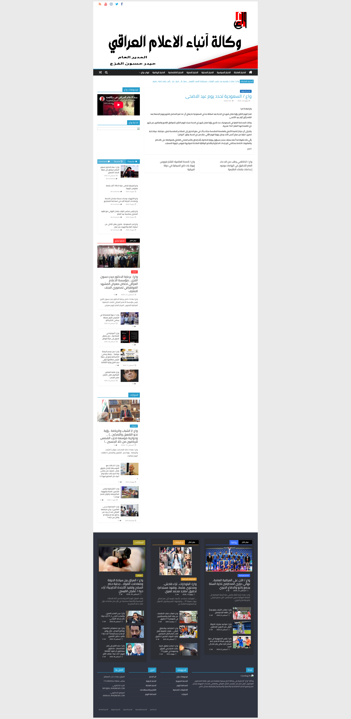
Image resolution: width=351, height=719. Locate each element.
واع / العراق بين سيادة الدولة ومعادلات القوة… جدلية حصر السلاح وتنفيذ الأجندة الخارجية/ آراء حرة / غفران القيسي (122, 585)
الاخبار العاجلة (240, 72)
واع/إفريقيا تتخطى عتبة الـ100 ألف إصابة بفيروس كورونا (122, 187)
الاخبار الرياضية (158, 72)
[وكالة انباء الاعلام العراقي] (250, 72)
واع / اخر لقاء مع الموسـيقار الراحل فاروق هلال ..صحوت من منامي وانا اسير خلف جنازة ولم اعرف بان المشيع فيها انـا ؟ (119, 472)
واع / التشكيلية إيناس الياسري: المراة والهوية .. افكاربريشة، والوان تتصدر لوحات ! (109, 493)
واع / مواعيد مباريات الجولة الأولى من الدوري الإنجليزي (221, 625)
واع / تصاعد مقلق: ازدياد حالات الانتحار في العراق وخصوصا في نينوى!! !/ (168, 648)
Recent (117, 161)
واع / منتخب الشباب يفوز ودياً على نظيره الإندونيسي (220, 611)
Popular (131, 161)
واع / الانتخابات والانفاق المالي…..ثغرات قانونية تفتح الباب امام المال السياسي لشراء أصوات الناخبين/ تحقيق (166, 632)
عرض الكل (133, 240)
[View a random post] (100, 72)
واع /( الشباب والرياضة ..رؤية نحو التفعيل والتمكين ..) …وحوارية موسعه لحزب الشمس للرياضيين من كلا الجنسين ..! (119, 436)
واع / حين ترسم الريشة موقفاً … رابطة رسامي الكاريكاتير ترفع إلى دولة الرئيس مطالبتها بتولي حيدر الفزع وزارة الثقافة (110, 357)
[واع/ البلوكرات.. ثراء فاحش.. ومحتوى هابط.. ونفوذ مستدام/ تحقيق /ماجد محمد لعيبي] (175, 548)
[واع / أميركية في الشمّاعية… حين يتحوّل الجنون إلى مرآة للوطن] (129, 332)
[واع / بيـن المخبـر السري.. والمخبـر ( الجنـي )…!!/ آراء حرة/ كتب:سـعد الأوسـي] (135, 612)
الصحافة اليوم (182, 685)
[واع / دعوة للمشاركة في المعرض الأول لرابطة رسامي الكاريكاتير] (129, 314)
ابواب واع (145, 72)
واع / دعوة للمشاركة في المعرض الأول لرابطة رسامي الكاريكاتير (109, 317)
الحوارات (133, 426)
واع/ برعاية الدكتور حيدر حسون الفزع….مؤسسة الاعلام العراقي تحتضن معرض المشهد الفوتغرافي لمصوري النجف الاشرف (119, 284)
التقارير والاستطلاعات (148, 690)
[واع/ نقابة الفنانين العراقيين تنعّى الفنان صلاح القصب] (129, 371)
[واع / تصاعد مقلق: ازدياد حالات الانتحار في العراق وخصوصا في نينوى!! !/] (188, 644)
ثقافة (134, 271)
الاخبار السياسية (224, 72)
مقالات (139, 575)
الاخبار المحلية (207, 72)
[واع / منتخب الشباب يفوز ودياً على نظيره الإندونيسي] (242, 608)
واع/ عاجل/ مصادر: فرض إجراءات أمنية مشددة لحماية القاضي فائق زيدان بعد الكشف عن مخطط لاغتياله (192, 80)
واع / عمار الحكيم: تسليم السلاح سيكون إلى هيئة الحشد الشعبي (110, 169)
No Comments (110, 178)
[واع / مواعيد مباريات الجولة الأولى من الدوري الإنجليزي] (242, 623)
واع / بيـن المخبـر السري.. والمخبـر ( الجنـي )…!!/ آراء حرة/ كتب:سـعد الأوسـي (113, 616)
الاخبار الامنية (192, 72)
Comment (102, 161)
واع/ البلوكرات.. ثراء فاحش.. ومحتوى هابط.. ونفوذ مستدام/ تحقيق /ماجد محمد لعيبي (177, 587)
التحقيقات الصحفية (188, 579)
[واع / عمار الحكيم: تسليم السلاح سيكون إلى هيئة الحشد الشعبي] (129, 165)
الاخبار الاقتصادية (175, 72)
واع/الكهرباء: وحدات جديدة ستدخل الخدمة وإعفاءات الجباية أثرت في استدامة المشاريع (121, 200)
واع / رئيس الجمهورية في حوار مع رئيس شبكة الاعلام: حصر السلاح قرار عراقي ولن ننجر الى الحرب (220, 642)
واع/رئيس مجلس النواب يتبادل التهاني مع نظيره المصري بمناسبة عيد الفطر (119, 212)
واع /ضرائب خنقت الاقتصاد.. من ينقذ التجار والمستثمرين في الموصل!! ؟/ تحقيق (167, 616)
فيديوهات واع (182, 676)
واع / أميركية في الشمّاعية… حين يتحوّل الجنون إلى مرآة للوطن (110, 335)
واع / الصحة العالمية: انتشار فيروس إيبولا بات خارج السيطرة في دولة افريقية (177, 165)
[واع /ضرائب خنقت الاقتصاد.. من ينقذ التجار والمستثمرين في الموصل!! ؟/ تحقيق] (188, 612)
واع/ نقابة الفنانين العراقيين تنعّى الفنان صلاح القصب (111, 374)
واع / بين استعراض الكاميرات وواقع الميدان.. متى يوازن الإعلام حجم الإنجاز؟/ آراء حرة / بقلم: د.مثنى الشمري (113, 632)
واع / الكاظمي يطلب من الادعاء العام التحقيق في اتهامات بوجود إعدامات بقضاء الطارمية (236, 165)
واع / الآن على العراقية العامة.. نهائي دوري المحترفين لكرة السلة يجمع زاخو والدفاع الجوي (229, 583)
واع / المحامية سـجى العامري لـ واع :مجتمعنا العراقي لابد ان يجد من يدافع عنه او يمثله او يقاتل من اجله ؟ (110, 512)
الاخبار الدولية (245, 91)
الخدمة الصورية (182, 681)
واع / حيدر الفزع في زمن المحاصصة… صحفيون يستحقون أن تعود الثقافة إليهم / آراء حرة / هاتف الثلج (114, 650)
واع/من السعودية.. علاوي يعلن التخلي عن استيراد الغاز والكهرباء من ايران (121, 225)
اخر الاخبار (152, 676)
